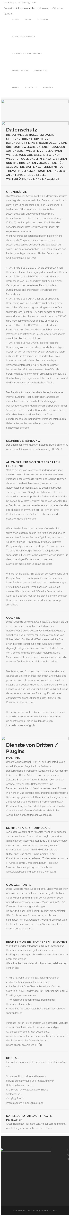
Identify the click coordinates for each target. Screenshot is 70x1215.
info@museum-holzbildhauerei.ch (33, 8)
